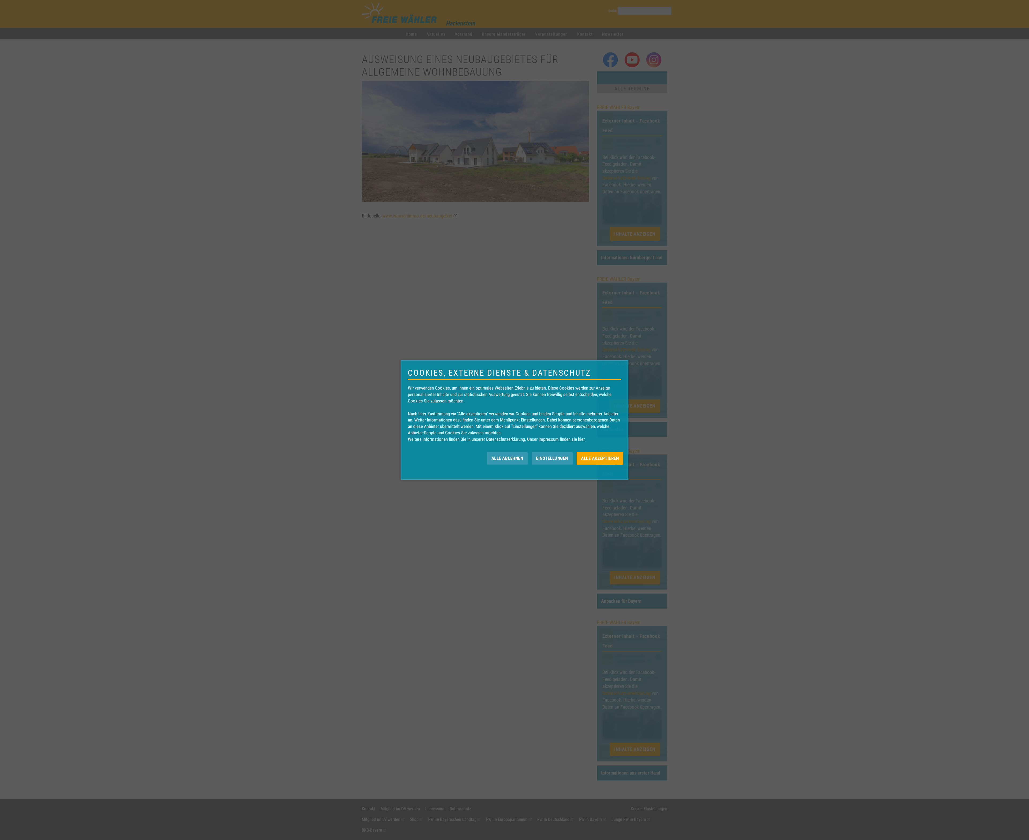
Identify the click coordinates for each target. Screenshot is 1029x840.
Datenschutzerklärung (505, 439)
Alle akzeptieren (600, 458)
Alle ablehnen (507, 458)
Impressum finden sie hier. (562, 439)
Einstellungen (552, 458)
